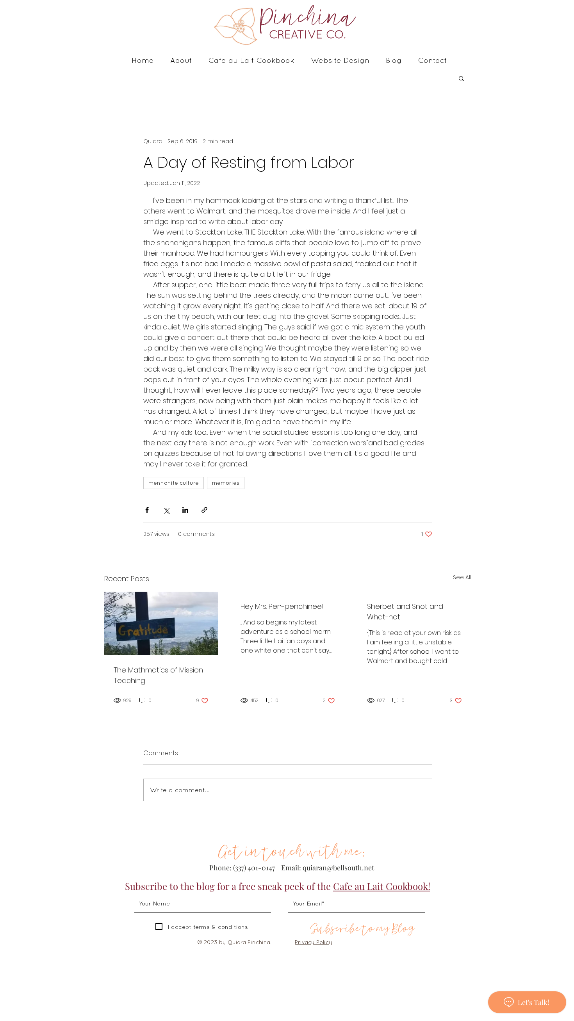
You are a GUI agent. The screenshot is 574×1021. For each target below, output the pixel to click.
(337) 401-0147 (254, 867)
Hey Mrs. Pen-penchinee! (282, 606)
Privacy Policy (313, 942)
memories (225, 483)
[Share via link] (204, 510)
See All (462, 577)
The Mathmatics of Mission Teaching (158, 675)
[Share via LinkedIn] (185, 510)
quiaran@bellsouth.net (338, 867)
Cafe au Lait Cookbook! (381, 886)
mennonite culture (173, 483)
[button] (461, 78)
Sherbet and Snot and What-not (405, 611)
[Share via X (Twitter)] (166, 510)
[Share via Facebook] (147, 510)
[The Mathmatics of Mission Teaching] (161, 623)
